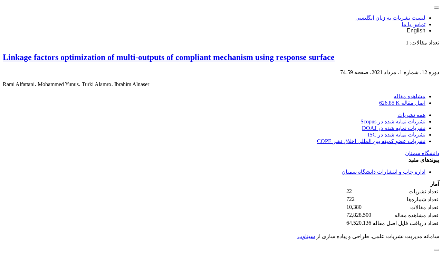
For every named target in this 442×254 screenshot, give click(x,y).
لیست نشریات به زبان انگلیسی (390, 18)
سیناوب (306, 236)
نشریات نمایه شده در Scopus (393, 121)
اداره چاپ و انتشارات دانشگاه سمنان (383, 172)
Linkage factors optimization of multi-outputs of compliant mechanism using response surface (169, 57)
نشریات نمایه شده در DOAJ (393, 128)
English (416, 30)
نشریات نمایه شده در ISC (396, 135)
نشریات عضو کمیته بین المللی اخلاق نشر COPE (371, 141)
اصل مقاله (402, 103)
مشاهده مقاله (409, 96)
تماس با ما (413, 24)
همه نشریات (411, 115)
